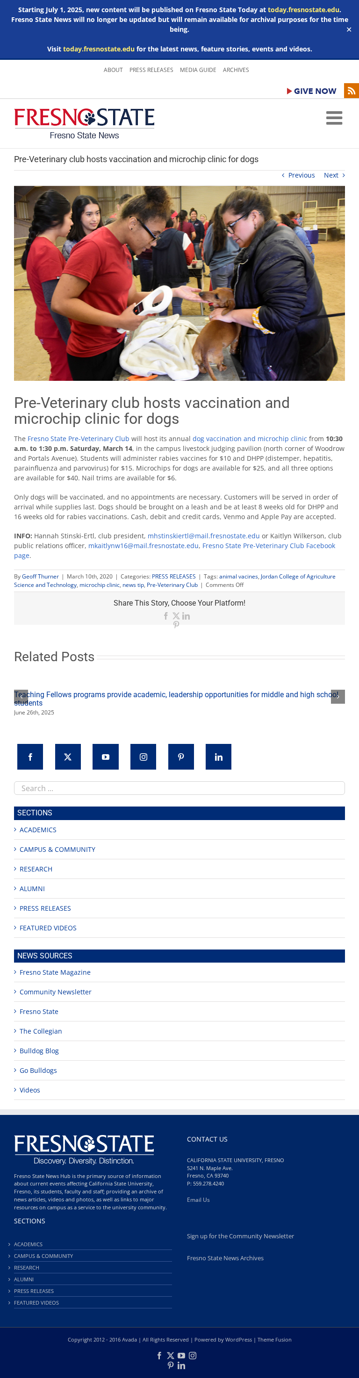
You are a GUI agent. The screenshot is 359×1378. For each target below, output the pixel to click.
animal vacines (238, 576)
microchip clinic (99, 585)
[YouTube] (105, 757)
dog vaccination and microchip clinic (250, 438)
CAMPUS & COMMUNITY (57, 849)
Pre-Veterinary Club (172, 585)
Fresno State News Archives (225, 1258)
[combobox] (179, 788)
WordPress (238, 1339)
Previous (301, 175)
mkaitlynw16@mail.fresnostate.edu (143, 545)
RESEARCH (36, 868)
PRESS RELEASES (174, 576)
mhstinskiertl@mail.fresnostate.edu (204, 535)
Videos (30, 1089)
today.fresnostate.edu (303, 9)
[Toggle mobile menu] (335, 117)
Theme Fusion (275, 1339)
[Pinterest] (181, 757)
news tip (133, 585)
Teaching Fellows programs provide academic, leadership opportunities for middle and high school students (176, 698)
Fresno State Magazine (55, 972)
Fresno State (39, 1011)
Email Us (198, 1200)
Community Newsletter (56, 991)
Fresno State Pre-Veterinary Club (78, 438)
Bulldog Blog (39, 1050)
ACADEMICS (38, 829)
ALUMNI (32, 888)
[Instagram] (143, 757)
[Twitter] (68, 757)
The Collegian (41, 1031)
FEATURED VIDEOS (48, 927)
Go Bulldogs (38, 1070)
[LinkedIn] (218, 757)
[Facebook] (30, 757)
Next (331, 175)
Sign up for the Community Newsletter (240, 1236)
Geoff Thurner (40, 576)
